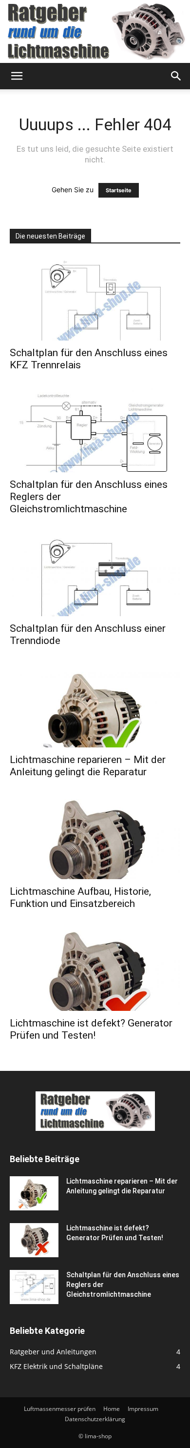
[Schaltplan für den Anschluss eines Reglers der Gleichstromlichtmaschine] (95, 430)
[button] (16, 76)
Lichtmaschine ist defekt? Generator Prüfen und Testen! (91, 1029)
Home (111, 1409)
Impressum (143, 1409)
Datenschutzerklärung (95, 1419)
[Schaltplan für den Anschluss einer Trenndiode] (95, 574)
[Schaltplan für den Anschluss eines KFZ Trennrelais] (95, 298)
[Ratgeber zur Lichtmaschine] (95, 31)
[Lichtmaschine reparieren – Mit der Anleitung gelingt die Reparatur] (95, 706)
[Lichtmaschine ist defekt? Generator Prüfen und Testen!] (95, 968)
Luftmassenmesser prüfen (59, 1409)
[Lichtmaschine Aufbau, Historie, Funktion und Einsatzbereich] (95, 837)
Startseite (119, 190)
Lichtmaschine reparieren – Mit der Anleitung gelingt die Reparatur (88, 766)
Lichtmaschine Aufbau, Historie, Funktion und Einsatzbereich (80, 897)
